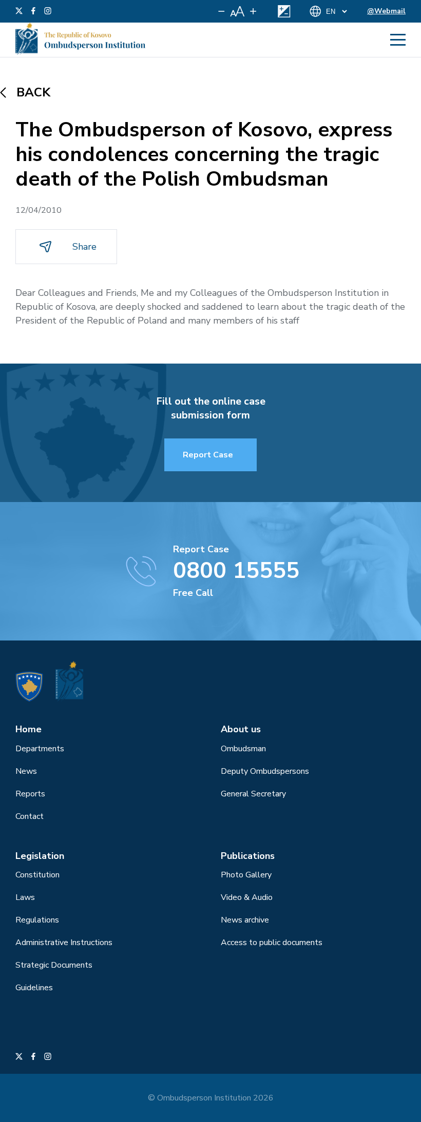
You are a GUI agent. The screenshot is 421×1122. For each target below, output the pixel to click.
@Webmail (386, 11)
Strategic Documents (53, 965)
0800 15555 (236, 571)
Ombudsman (243, 748)
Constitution (37, 874)
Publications (248, 856)
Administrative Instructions (63, 942)
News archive (245, 920)
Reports (30, 793)
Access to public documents (271, 942)
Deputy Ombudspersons (265, 771)
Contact (29, 816)
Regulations (37, 920)
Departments (39, 748)
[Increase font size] (253, 11)
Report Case (208, 454)
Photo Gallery (246, 874)
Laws (25, 897)
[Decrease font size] (221, 11)
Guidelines (34, 987)
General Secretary (253, 793)
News (26, 771)
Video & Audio (247, 897)
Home (28, 729)
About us (241, 729)
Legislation (39, 856)
